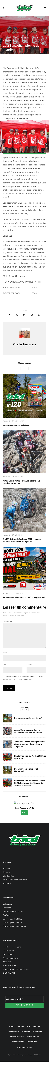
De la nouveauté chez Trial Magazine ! (26, 770)
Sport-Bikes (26, 1031)
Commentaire (8, 621)
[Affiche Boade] (24, 568)
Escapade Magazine (18, 1041)
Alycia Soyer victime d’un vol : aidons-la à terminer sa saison (21, 481)
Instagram (7, 904)
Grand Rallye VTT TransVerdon (16, 969)
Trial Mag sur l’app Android (14, 926)
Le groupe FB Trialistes (13, 911)
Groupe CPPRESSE (34, 1055)
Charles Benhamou (11, 37)
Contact (6, 872)
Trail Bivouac (8, 951)
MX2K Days (7, 962)
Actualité (24, 37)
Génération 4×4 (37, 1031)
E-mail (5, 665)
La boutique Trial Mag (12, 919)
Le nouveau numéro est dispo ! (16, 425)
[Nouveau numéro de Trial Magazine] (7, 770)
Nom (5, 653)
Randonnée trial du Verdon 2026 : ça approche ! (24, 597)
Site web (30, 665)
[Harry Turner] (24, 510)
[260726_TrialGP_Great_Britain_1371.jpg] (24, 451)
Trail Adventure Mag (13, 1031)
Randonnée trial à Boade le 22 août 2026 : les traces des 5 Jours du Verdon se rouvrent (29, 783)
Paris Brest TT (9, 954)
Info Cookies (8, 876)
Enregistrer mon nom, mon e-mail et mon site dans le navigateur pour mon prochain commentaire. (22, 678)
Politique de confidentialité (15, 880)
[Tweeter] (17, 315)
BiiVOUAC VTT (9, 973)
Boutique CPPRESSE (33, 1036)
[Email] (32, 315)
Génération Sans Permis (17, 1036)
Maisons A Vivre (32, 1041)
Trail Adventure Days (12, 947)
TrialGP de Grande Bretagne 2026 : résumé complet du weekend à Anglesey (22, 540)
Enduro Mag (36, 1026)
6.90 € (24, 812)
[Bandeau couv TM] (24, 396)
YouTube (6, 915)
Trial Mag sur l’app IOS (12, 923)
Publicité (7, 883)
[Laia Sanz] (24, 152)
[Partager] (9, 315)
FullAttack (21, 1026)
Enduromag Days (10, 958)
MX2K (28, 1026)
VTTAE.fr (12, 1026)
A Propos (7, 868)
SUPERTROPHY (9, 965)
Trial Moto (34, 37)
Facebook (7, 908)
